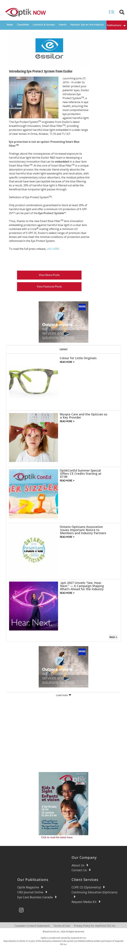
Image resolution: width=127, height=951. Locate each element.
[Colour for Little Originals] (33, 381)
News (10, 24)
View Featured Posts (49, 286)
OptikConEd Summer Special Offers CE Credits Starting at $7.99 (80, 473)
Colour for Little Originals (78, 358)
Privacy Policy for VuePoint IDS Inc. (95, 926)
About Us (78, 865)
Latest (63, 349)
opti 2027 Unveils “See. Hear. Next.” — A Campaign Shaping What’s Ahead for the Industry (82, 586)
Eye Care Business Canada (35, 897)
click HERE (53, 249)
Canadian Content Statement (32, 926)
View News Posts (49, 275)
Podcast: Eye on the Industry (87, 24)
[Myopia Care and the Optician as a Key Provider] (33, 437)
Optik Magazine (28, 887)
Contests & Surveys (44, 24)
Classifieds (23, 24)
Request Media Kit (84, 902)
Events (62, 24)
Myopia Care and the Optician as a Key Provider (83, 415)
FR (111, 12)
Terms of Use (61, 926)
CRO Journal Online (30, 892)
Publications (114, 25)
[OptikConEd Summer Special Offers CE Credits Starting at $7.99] (33, 493)
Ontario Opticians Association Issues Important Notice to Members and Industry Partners (83, 530)
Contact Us (79, 870)
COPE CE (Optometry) (86, 887)
